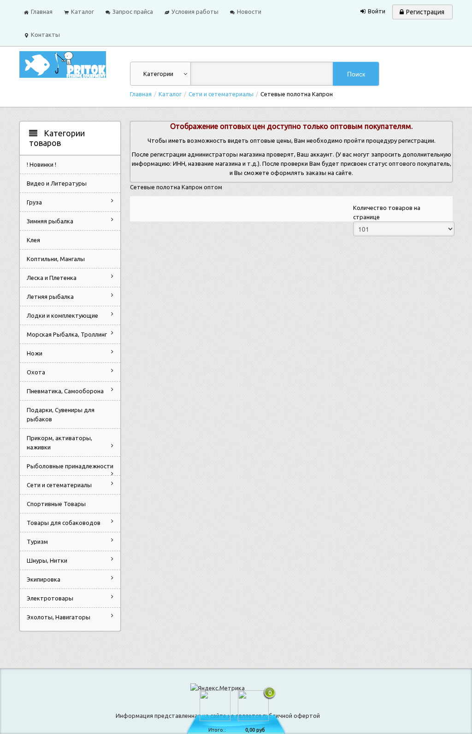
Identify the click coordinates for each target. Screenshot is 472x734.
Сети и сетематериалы (221, 94)
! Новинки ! (41, 164)
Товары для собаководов (63, 522)
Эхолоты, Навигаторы (58, 617)
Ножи (34, 353)
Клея (33, 240)
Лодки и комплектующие (62, 315)
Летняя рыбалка (50, 296)
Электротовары (50, 598)
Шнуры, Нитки (47, 560)
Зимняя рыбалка (50, 221)
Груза (34, 202)
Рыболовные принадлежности (70, 466)
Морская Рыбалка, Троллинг (67, 334)
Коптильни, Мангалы (56, 259)
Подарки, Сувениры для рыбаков (60, 414)
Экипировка (43, 579)
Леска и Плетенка (52, 277)
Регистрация (425, 12)
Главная (141, 94)
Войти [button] (376, 11)
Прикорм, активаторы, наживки (59, 442)
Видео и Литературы (57, 183)
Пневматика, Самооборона (65, 391)
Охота (36, 372)
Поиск (356, 73)
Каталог (170, 94)
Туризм (37, 541)
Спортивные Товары (56, 504)
